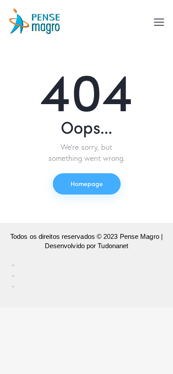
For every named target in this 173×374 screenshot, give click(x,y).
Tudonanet (113, 245)
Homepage (87, 183)
